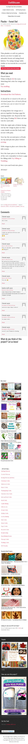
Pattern (14, 206)
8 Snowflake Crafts (23, 13)
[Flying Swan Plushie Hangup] (7, 195)
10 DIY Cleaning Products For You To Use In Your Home (11, 451)
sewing (3, 142)
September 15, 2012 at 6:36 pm (8, 218)
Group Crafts (4, 510)
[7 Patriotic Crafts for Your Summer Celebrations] (11, 400)
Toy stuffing (5, 86)
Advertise (16, 741)
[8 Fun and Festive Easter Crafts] (11, 459)
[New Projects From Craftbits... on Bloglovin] (7, 732)
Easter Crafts (4, 487)
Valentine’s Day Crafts (6, 494)
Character (3, 206)
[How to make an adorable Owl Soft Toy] (6, 180)
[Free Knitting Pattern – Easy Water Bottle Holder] (11, 573)
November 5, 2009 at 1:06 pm (8, 329)
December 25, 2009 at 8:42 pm (8, 305)
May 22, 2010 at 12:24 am (7, 259)
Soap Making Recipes (6, 536)
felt (13, 79)
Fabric (7, 206)
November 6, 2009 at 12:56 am (8, 317)
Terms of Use (20, 738)
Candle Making (4, 503)
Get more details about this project (11, 68)
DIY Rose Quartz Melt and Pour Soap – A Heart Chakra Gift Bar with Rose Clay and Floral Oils (13, 608)
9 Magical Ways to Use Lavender (14, 16)
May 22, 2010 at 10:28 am (7, 245)
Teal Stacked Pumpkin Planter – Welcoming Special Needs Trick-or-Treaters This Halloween (14, 562)
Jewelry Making (5, 516)
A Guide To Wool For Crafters (8, 10)
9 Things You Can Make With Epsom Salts (9, 391)
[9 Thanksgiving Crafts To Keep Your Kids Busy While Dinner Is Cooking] (14, 667)
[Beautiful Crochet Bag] (14, 714)
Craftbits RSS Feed (10, 724)
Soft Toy (22, 206)
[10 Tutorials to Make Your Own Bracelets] (11, 430)
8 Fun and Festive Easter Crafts (7, 460)
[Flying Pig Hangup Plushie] (18, 180)
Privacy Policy (7, 738)
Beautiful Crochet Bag (5, 715)
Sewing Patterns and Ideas (10, 204)
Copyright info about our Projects (11, 740)
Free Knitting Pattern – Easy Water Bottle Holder (10, 574)
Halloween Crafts (5, 484)
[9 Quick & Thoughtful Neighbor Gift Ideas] (11, 420)
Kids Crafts (4, 520)
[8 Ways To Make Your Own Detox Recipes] (11, 439)
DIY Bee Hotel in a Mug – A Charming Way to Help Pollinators (13, 585)
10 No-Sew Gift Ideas (5, 411)
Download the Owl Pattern (11, 94)
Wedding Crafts (5, 542)
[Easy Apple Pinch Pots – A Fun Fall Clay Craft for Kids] (11, 595)
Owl (10, 206)
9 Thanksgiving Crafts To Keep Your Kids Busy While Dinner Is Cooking (13, 669)
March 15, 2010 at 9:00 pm (7, 290)
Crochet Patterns (5, 474)
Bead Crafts (4, 500)
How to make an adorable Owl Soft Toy (5, 186)
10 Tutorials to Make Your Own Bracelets (8, 431)
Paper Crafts (4, 526)
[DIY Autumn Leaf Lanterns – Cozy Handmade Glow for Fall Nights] (11, 618)
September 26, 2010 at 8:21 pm (8, 230)
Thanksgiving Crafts (6, 490)
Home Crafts (4, 523)
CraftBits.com (14, 2)
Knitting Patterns (5, 471)
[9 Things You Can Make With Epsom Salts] (11, 390)
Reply (3, 223)
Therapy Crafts (5, 539)
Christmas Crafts (5, 481)
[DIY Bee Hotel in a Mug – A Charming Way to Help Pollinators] (11, 584)
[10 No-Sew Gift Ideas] (11, 410)
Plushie (18, 206)
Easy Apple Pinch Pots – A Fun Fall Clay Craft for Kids (11, 596)
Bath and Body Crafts (6, 497)
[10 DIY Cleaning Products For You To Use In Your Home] (11, 449)
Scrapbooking (4, 532)
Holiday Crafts (4, 513)
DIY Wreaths (4, 546)
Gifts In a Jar (4, 507)
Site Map (14, 738)
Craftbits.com (16, 736)
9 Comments (8, 25)
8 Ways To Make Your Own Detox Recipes (8, 441)
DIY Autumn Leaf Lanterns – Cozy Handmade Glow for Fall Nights (14, 620)
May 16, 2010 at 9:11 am (6, 278)
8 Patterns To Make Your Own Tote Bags (9, 13)
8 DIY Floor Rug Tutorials (20, 10)
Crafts (19, 628)
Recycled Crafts (5, 529)
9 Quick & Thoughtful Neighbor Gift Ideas (9, 421)
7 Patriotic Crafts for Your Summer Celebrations (10, 401)
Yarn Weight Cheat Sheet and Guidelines (14, 6)
